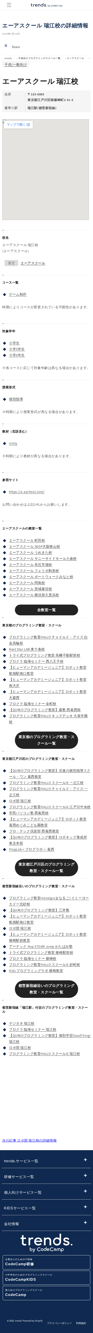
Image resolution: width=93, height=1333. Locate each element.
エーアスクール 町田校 (27, 540)
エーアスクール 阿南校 (27, 583)
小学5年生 (17, 349)
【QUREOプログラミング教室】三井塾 (39, 910)
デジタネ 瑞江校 (22, 1023)
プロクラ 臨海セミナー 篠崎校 (32, 958)
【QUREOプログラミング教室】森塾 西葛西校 (45, 710)
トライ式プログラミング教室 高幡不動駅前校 (44, 655)
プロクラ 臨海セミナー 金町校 (32, 703)
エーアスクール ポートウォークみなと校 (41, 577)
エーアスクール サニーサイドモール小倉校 (43, 558)
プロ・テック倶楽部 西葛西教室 (34, 831)
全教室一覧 (46, 609)
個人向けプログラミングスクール (23, 1293)
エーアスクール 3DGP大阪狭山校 (34, 546)
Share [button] (16, 47)
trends (8, 58)
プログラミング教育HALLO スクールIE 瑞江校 (44, 1053)
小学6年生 (17, 355)
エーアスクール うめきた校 (30, 552)
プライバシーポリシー (59, 1323)
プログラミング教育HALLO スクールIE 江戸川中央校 (50, 807)
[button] (9, 5)
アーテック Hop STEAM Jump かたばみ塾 (41, 946)
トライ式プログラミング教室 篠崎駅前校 (41, 952)
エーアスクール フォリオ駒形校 (34, 570)
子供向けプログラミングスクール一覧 (39, 58)
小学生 (14, 343)
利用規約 (81, 1323)
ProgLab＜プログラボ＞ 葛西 (31, 849)
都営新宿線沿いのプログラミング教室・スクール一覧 (47, 988)
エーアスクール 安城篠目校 (30, 589)
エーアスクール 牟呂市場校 (30, 564)
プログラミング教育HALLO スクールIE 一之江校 (46, 782)
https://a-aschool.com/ (26, 491)
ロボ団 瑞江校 (20, 801)
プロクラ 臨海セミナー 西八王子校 (36, 661)
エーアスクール (75, 58)
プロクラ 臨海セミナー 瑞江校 (32, 1029)
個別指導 (16, 399)
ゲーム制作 (18, 294)
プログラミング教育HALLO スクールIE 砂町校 (44, 964)
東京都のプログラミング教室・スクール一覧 (47, 740)
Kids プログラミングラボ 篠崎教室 (36, 970)
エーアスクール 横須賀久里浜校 (34, 595)
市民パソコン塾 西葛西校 (29, 813)
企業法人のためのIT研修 (19, 1262)
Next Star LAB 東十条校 (27, 649)
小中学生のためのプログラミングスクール (28, 1277)
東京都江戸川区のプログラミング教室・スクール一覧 (47, 867)
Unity (13, 443)
